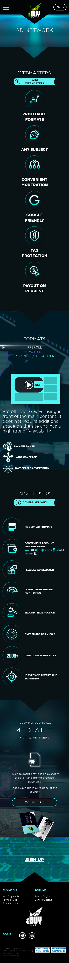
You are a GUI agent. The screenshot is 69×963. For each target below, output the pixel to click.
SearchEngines (43, 896)
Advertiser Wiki (35, 502)
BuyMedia (10, 890)
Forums (40, 890)
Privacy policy (10, 903)
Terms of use (10, 899)
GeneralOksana (43, 899)
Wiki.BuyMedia (11, 896)
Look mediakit (34, 802)
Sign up (34, 859)
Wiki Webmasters (34, 81)
